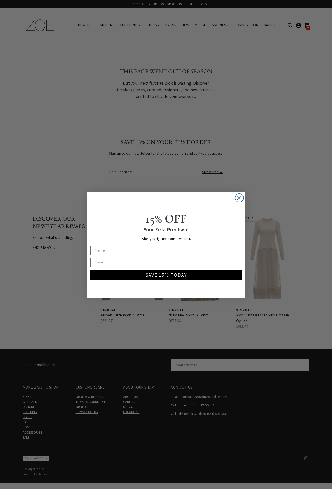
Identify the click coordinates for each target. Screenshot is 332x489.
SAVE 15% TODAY (166, 275)
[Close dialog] (239, 198)
